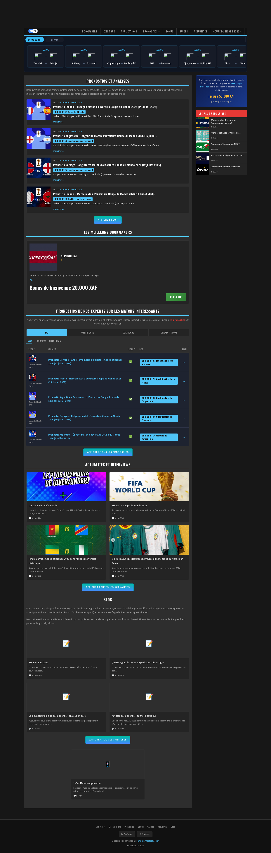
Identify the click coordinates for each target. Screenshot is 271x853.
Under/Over (87, 332)
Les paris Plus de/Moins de (43, 505)
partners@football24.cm (147, 840)
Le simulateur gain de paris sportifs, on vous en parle (57, 716)
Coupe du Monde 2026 (226, 31)
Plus (31, 280)
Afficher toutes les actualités (108, 587)
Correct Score (169, 332)
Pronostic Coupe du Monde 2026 (129, 505)
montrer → (58, 121)
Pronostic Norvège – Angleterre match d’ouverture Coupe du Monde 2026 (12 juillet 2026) (107, 165)
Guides (184, 31)
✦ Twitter (145, 834)
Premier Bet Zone (38, 662)
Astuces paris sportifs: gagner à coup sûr (134, 716)
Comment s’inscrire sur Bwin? (225, 166)
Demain (54, 39)
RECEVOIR (176, 297)
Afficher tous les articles (107, 739)
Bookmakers (89, 31)
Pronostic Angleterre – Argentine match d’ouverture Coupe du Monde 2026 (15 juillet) (105, 136)
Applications (129, 31)
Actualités (200, 31)
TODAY (29, 340)
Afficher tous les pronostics (108, 452)
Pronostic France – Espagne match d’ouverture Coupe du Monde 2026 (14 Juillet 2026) (105, 107)
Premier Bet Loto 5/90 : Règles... (226, 133)
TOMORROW (40, 340)
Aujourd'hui (34, 39)
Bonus (170, 31)
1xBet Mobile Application (87, 783)
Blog (173, 826)
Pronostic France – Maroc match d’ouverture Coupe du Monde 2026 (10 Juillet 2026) (103, 194)
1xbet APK (109, 31)
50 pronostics (177, 320)
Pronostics (150, 31)
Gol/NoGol (128, 332)
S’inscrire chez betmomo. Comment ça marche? (223, 122)
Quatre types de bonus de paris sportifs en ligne (138, 662)
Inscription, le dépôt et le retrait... (227, 155)
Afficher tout (108, 220)
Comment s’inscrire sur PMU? (225, 144)
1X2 (47, 332)
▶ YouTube (126, 834)
